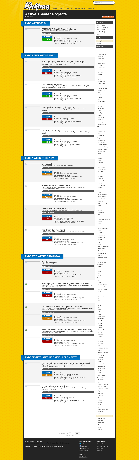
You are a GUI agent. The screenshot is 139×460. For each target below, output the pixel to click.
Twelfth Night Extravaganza (54, 208)
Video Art (100, 77)
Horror (99, 192)
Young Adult (101, 368)
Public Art (100, 70)
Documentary (102, 180)
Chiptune (100, 282)
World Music (101, 316)
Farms (99, 230)
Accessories (101, 156)
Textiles (100, 74)
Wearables (101, 411)
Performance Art (102, 67)
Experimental (101, 185)
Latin (99, 303)
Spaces (100, 133)
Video (99, 275)
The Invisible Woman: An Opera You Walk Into (62, 307)
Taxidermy (101, 119)
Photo (99, 271)
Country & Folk (102, 287)
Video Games (102, 262)
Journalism (100, 264)
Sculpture (100, 72)
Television (100, 208)
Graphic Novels (102, 88)
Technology (100, 377)
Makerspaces (102, 397)
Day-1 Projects (101, 29)
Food (98, 214)
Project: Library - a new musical (56, 185)
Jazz (99, 298)
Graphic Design (102, 144)
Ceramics (100, 52)
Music (98, 278)
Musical (50, 112)
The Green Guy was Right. (53, 230)
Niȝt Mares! (47, 164)
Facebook (84, 446)
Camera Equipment (103, 384)
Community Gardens (104, 219)
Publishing (100, 334)
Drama (100, 183)
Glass (99, 104)
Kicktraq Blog (85, 448)
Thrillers (100, 210)
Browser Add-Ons (102, 446)
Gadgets (100, 393)
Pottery (100, 110)
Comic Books (101, 83)
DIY (99, 99)
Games (99, 244)
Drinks (99, 223)
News (55, 8)
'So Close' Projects (102, 27)
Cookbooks (101, 221)
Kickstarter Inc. (43, 443)
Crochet (100, 97)
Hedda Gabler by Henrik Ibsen (55, 386)
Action (99, 174)
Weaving (100, 122)
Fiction (100, 350)
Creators (91, 8)
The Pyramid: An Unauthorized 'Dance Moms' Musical (66, 363)
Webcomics (101, 90)
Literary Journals (103, 352)
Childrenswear (102, 373)
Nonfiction (101, 357)
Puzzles (100, 255)
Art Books (100, 343)
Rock (99, 314)
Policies (99, 450)
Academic (100, 336)
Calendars (101, 346)
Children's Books (103, 348)
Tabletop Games (102, 257)
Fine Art (100, 323)
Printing (100, 113)
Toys (99, 260)
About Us (100, 448)
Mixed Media (101, 63)
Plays (49, 33)
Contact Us (100, 444)
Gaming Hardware (103, 246)
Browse (61, 8)
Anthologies (101, 81)
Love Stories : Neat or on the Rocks (58, 107)
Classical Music (102, 284)
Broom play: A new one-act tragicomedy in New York (65, 284)
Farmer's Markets (103, 228)
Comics (99, 79)
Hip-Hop (100, 294)
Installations (101, 61)
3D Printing (101, 379)
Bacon (99, 217)
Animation (101, 176)
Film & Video (100, 171)
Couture (100, 160)
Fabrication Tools (103, 388)
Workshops (101, 135)
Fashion (99, 153)
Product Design (102, 149)
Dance (99, 126)
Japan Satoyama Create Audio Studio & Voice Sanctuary (67, 330)
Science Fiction (102, 203)
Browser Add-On (80, 8)
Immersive (51, 212)
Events (100, 86)
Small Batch (101, 237)
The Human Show (49, 262)
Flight (99, 391)
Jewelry (100, 165)
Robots (100, 400)
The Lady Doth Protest (52, 84)
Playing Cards (102, 253)
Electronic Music (102, 289)
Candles (100, 95)
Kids (99, 300)
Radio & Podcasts (103, 364)
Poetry (99, 361)
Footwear (100, 162)
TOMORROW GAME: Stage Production (59, 29)
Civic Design (101, 142)
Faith (99, 291)
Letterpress (101, 108)
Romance (100, 201)
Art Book (100, 341)
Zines (99, 370)
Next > (77, 433)
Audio (99, 266)
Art (97, 49)
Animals (100, 321)
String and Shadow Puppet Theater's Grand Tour (63, 61)
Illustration (101, 58)
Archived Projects (102, 32)
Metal (99, 305)
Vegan (99, 242)
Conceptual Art (102, 54)
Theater (44, 33)
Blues (99, 280)
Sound (99, 404)
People (100, 327)
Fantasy (100, 269)
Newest (99, 43)
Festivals (100, 190)
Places (100, 332)
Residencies (101, 131)
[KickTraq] (37, 6)
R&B (99, 312)
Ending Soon (100, 41)
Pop (99, 307)
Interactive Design (103, 147)
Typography (101, 151)
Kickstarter (84, 450)
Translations (101, 366)
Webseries (101, 212)
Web (99, 413)
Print (99, 273)
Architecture (101, 140)
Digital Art (100, 56)
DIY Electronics (102, 386)
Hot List (69, 8)
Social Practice (101, 375)
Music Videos (102, 196)
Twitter (83, 444)
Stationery (101, 117)
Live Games (101, 248)
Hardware (100, 395)
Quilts (99, 115)
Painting (100, 65)
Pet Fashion (101, 167)
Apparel (100, 158)
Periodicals (101, 359)
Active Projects (101, 25)
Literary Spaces (102, 355)
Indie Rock (101, 296)
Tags (98, 34)
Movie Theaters (102, 194)
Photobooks (101, 330)
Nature (100, 325)
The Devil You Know (51, 130)
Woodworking (102, 124)
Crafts (98, 92)
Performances (102, 129)
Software (100, 402)
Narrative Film (102, 199)
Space (99, 407)
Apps (99, 382)
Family (100, 187)
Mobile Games (102, 251)
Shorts (99, 205)
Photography (100, 318)
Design (99, 138)
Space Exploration (103, 409)
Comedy (100, 178)
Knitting (100, 106)
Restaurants (101, 235)
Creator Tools (83, 456)
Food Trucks (101, 232)
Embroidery (101, 101)
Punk (99, 309)
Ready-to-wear (102, 169)
